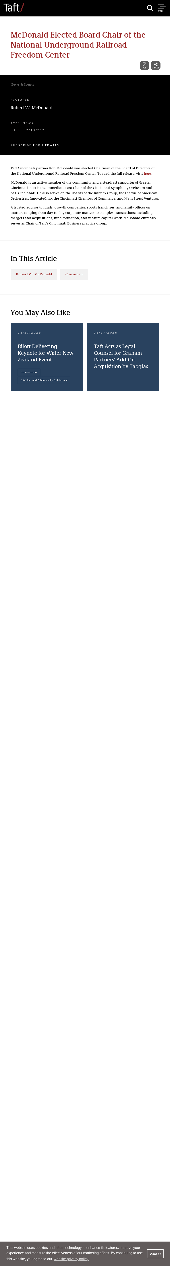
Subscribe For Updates (35, 145)
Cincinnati (74, 274)
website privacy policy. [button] (71, 1259)
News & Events (22, 84)
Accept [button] (155, 1254)
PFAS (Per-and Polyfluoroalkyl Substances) (44, 380)
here (147, 174)
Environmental (29, 372)
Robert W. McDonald (31, 108)
